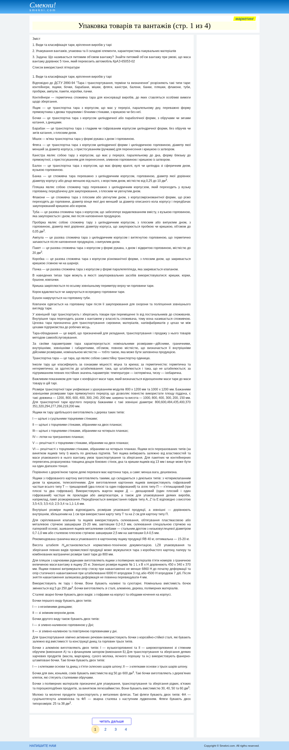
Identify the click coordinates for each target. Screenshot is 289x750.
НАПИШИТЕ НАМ (42, 745)
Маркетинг (244, 18)
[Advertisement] (228, 95)
